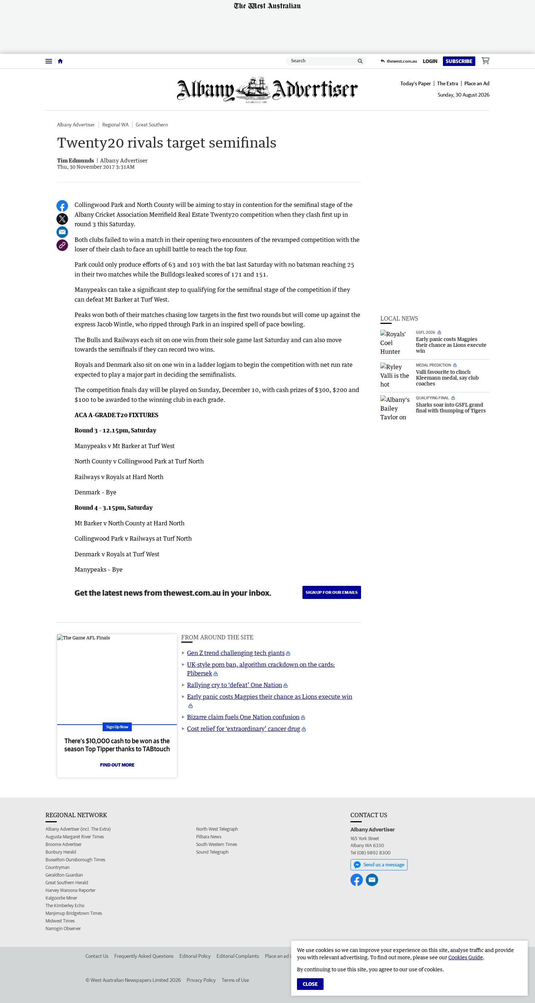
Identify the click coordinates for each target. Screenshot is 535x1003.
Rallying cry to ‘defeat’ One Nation (234, 685)
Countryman (57, 867)
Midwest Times (60, 921)
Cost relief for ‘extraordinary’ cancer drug (243, 728)
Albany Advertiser (76, 125)
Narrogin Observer (63, 928)
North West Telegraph (217, 829)
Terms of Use (235, 980)
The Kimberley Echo (64, 905)
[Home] (60, 61)
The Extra (447, 83)
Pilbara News (208, 836)
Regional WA (115, 125)
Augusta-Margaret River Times (74, 836)
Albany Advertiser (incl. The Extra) (78, 829)
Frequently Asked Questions (144, 956)
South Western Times (216, 844)
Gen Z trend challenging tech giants (236, 653)
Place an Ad (477, 83)
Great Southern (152, 125)
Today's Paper (415, 83)
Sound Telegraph (212, 852)
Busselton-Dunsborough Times (75, 859)
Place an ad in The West (290, 956)
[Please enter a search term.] (360, 61)
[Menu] (48, 61)
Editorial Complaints (238, 956)
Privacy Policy (201, 980)
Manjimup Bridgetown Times (73, 913)
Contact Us (97, 956)
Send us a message (384, 864)
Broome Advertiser (63, 844)
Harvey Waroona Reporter (70, 890)
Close (310, 984)
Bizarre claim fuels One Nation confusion (243, 717)
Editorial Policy (195, 956)
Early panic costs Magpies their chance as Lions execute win (269, 696)
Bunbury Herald (60, 852)
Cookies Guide (465, 957)
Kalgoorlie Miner (61, 898)
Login (430, 61)
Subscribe (459, 61)
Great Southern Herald (66, 882)
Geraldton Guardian (64, 875)
